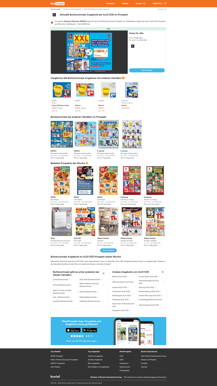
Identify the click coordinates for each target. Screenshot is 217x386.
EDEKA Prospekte (58, 363)
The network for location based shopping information (145, 377)
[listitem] (62, 97)
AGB (121, 360)
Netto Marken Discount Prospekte (64, 360)
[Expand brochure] (89, 52)
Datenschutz (125, 367)
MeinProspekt (55, 9)
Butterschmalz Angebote (72, 9)
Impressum (124, 363)
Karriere (144, 367)
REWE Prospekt (57, 356)
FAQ (121, 356)
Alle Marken (55, 367)
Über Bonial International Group (153, 356)
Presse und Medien (148, 360)
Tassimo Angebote (95, 356)
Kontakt (144, 363)
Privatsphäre (124, 370)
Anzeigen (161, 9)
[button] (108, 50)
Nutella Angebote (95, 360)
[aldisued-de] (54, 14)
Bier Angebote (94, 363)
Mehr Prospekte (109, 250)
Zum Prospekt (147, 70)
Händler (125, 3)
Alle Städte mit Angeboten (99, 367)
